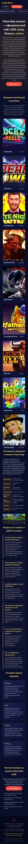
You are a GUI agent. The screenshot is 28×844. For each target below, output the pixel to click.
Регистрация (14, 788)
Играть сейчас (14, 84)
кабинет (6, 6)
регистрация (17, 6)
